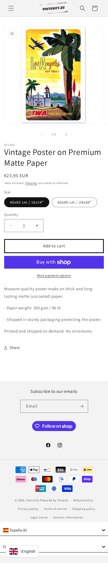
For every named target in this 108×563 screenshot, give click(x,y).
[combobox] (54, 530)
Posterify (32, 500)
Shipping (31, 183)
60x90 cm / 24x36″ (74, 202)
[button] (11, 8)
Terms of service (55, 509)
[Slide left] (42, 134)
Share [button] (15, 347)
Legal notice (39, 517)
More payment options (54, 275)
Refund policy (83, 500)
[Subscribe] (82, 406)
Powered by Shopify (54, 500)
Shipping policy (83, 509)
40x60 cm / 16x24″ (26, 202)
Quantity (11, 214)
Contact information (68, 517)
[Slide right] (66, 134)
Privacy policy (28, 509)
